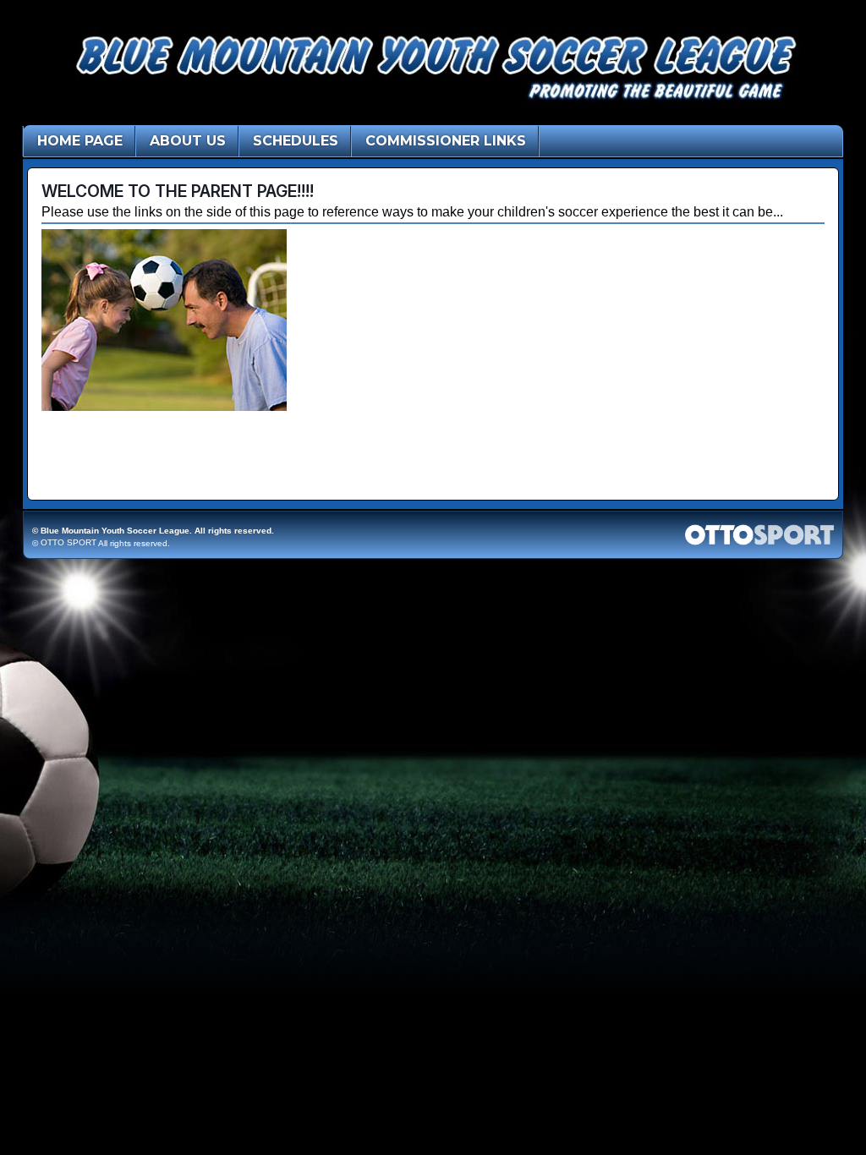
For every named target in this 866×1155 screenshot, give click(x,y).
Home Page (80, 141)
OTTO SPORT (68, 542)
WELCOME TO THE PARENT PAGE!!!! (177, 191)
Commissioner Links (445, 141)
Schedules (295, 141)
